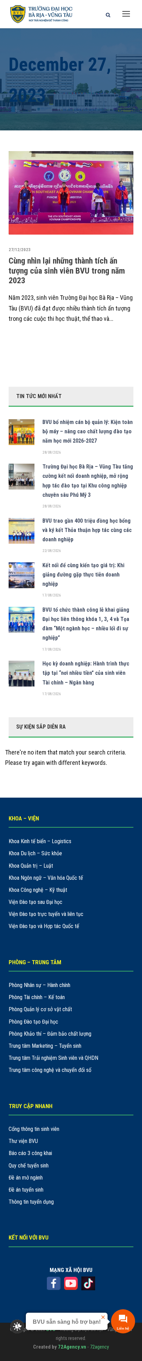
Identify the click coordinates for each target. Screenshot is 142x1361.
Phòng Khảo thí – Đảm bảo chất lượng (50, 1033)
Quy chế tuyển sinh (29, 1165)
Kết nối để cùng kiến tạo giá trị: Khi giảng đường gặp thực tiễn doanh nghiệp (83, 574)
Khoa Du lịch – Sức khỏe (35, 853)
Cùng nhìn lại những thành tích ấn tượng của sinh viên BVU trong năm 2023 (67, 271)
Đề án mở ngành (26, 1177)
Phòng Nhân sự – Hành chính (39, 985)
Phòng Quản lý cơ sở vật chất (40, 1009)
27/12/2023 (20, 249)
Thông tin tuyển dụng (31, 1202)
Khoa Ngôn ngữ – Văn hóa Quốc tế (46, 878)
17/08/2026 (51, 595)
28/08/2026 (51, 452)
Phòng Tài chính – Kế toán (37, 997)
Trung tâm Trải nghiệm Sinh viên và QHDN (53, 1058)
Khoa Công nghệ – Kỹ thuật (38, 890)
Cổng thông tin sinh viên (34, 1129)
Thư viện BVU (23, 1141)
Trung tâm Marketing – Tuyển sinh (45, 1046)
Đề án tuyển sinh (26, 1189)
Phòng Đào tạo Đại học (33, 1021)
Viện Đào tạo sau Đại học (35, 902)
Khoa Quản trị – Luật (31, 865)
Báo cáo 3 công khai (30, 1153)
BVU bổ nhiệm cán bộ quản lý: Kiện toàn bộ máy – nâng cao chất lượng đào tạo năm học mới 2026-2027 (87, 431)
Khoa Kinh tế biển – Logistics (40, 841)
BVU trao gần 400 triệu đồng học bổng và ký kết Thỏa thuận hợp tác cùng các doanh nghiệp (87, 530)
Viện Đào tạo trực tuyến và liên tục (46, 914)
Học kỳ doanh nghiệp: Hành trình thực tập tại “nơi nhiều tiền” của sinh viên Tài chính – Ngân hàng (85, 673)
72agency (99, 1347)
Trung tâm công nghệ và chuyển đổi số (50, 1070)
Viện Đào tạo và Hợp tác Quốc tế (44, 926)
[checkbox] (17, 1326)
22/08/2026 (51, 551)
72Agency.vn (72, 1347)
